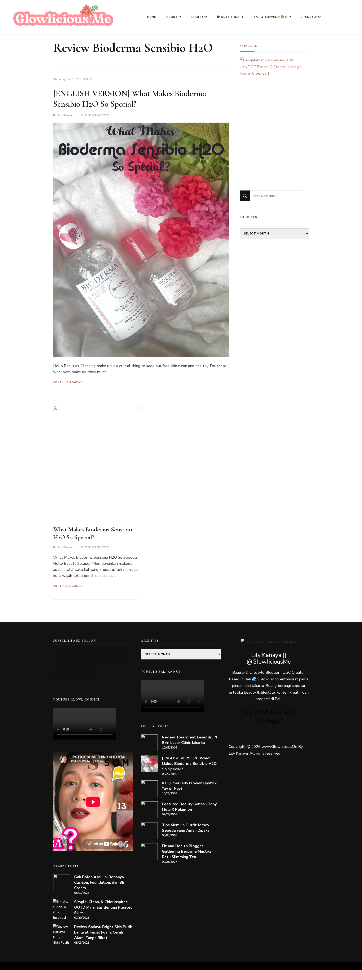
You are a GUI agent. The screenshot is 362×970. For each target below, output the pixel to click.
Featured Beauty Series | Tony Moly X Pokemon (189, 807)
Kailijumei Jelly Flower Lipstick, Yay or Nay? (189, 786)
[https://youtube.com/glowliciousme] (60, 655)
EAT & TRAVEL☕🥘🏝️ (271, 17)
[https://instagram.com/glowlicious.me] (74, 655)
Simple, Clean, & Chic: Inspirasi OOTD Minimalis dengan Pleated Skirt (103, 907)
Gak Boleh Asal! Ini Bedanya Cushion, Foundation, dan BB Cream (99, 882)
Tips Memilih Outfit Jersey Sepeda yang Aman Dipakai (186, 827)
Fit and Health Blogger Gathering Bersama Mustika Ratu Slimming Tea (187, 851)
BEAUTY (197, 17)
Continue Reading (68, 382)
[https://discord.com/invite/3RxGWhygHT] (88, 674)
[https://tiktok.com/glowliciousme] (74, 674)
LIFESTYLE (309, 17)
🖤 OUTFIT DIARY (230, 17)
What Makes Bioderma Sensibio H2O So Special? (92, 533)
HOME (151, 17)
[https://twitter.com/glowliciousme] (88, 655)
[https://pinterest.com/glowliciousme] (60, 674)
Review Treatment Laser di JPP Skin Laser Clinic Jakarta (190, 740)
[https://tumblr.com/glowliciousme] (116, 655)
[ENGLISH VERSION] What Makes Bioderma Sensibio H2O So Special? (189, 764)
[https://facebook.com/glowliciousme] (102, 655)
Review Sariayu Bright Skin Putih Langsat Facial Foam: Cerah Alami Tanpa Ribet (103, 932)
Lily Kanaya (64, 115)
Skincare (248, 46)
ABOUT (172, 17)
